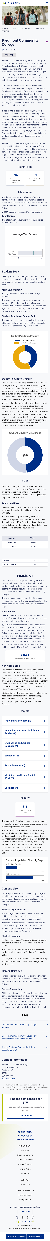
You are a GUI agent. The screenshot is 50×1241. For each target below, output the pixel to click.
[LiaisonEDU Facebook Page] (27, 1217)
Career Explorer (25, 1164)
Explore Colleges (35, 1237)
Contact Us (25, 1184)
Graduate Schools (25, 1155)
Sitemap (25, 1173)
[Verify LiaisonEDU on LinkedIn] (32, 1217)
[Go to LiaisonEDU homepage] (11, 3)
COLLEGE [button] (9, 55)
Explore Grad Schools (16, 1237)
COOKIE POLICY (25, 1132)
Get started (26, 1115)
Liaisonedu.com (25, 1195)
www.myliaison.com (25, 1225)
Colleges (25, 1150)
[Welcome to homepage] (25, 1221)
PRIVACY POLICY (25, 1136)
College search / (17, 28)
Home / (5, 28)
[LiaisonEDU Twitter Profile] (17, 1217)
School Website (8, 1078)
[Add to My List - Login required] (47, 42)
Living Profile (25, 1200)
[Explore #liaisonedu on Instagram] (22, 1217)
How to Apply (25, 1169)
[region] (25, 565)
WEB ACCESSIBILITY (25, 1139)
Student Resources (25, 1160)
